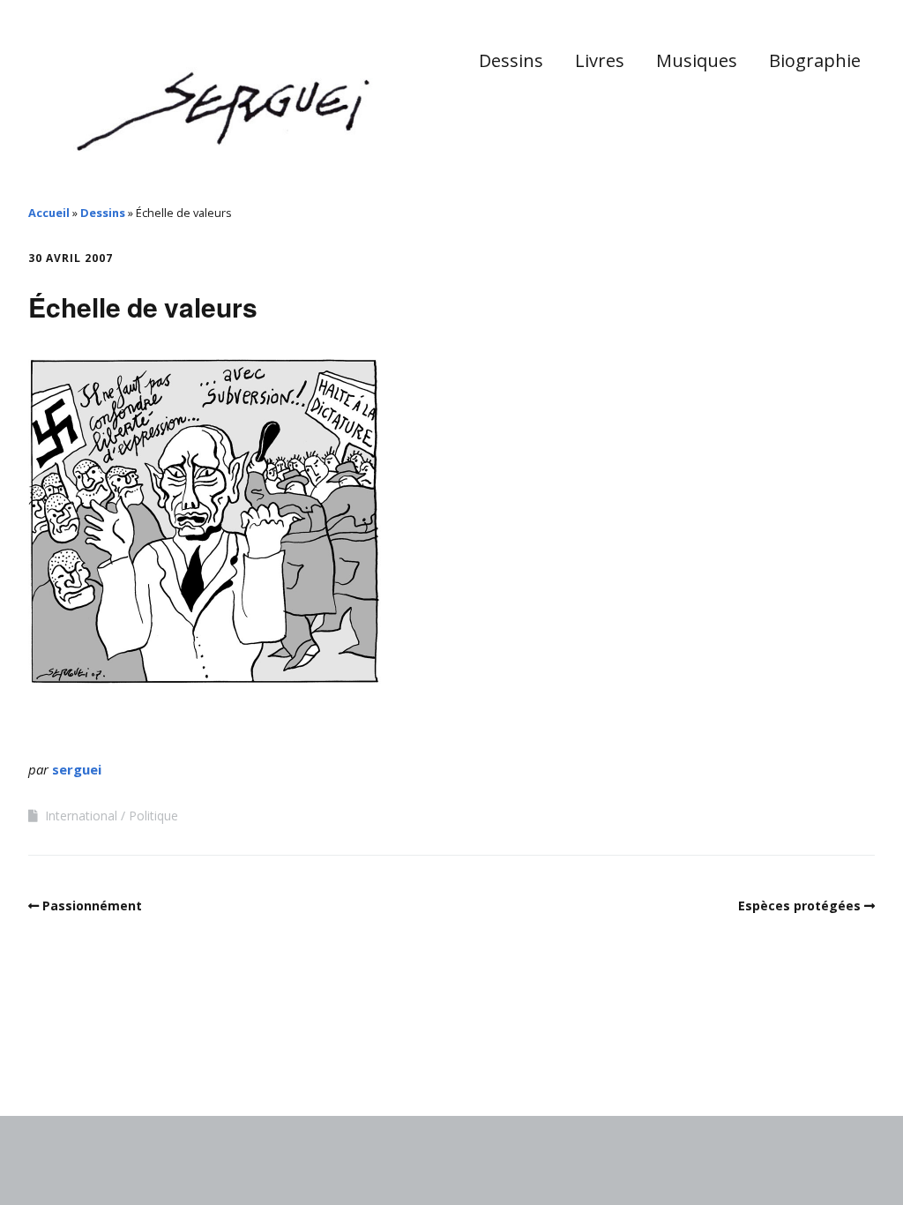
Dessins (511, 60)
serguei (76, 769)
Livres (599, 60)
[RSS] (865, 1065)
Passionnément (92, 905)
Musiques (696, 60)
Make (94, 1062)
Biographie (815, 60)
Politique (153, 815)
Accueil (49, 213)
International (81, 815)
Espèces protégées (799, 905)
